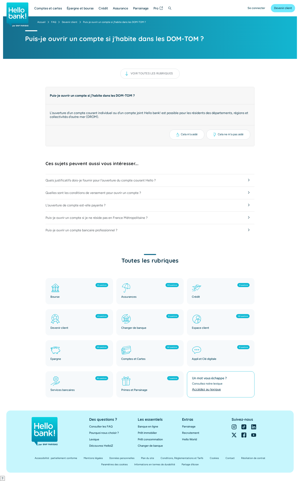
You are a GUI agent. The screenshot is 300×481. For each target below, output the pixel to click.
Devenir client (283, 8)
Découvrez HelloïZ (101, 445)
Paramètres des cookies (114, 464)
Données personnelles (121, 458)
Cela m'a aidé (189, 134)
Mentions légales (93, 458)
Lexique (94, 439)
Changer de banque (150, 445)
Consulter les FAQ (101, 426)
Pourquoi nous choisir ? (104, 433)
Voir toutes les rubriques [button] (152, 73)
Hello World (189, 439)
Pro (155, 8)
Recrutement (190, 433)
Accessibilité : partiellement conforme (56, 458)
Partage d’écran (190, 464)
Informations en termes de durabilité (154, 464)
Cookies (214, 458)
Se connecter (256, 8)
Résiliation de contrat (253, 458)
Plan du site (147, 458)
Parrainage (141, 8)
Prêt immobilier (147, 433)
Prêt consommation (150, 439)
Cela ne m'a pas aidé (230, 134)
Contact (230, 458)
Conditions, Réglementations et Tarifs (182, 458)
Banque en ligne (148, 426)
